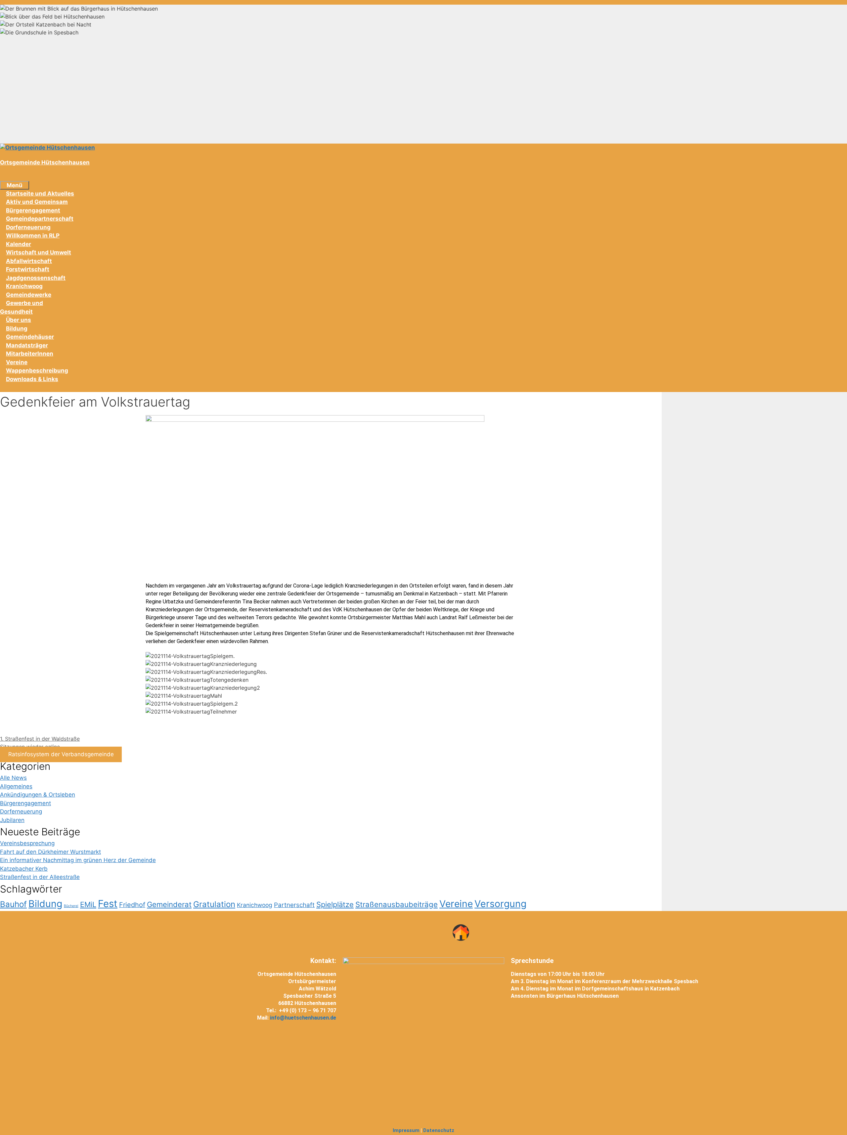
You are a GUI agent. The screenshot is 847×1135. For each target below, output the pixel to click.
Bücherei (71, 906)
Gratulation (214, 904)
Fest (107, 903)
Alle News (13, 777)
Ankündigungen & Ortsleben (37, 794)
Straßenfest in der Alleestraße (40, 877)
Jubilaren (12, 820)
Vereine (16, 362)
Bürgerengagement (33, 210)
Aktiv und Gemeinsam (37, 201)
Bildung (16, 328)
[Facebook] (386, 932)
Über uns (18, 320)
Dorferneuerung (28, 227)
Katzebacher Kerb (24, 868)
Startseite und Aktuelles (40, 193)
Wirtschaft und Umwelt (38, 252)
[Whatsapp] (411, 932)
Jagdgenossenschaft (36, 278)
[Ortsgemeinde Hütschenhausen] (47, 147)
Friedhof (132, 905)
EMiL (88, 904)
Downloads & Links (32, 379)
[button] (331, 719)
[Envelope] (436, 932)
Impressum (406, 1130)
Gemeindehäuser (30, 336)
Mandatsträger (27, 345)
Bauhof (13, 904)
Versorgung (500, 903)
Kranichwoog (24, 286)
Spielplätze (335, 904)
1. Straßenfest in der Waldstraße (40, 738)
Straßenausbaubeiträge (396, 904)
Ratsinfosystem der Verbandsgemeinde (61, 754)
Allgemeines (16, 786)
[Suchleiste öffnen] (6, 176)
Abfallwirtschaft (29, 261)
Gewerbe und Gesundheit (21, 307)
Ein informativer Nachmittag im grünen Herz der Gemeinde (78, 860)
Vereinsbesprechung (27, 843)
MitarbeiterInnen (29, 353)
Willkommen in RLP (33, 235)
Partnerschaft (294, 905)
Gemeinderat (169, 904)
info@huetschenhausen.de (303, 1018)
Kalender (18, 244)
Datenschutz (438, 1130)
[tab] (423, 9)
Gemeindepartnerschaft (39, 218)
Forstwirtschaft (27, 269)
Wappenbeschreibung (37, 370)
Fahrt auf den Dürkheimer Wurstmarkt (50, 852)
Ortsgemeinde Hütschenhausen (45, 162)
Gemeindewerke (28, 294)
